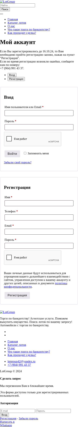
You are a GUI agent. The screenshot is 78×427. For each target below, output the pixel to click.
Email (17, 225)
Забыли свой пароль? (17, 162)
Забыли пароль (28, 418)
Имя (8, 197)
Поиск (5, 9)
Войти (12, 153)
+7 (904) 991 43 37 (19, 364)
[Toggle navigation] (1, 13)
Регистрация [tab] (16, 79)
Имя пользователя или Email (32, 107)
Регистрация (17, 295)
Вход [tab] (12, 75)
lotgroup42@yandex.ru (21, 361)
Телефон (11, 211)
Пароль (18, 121)
